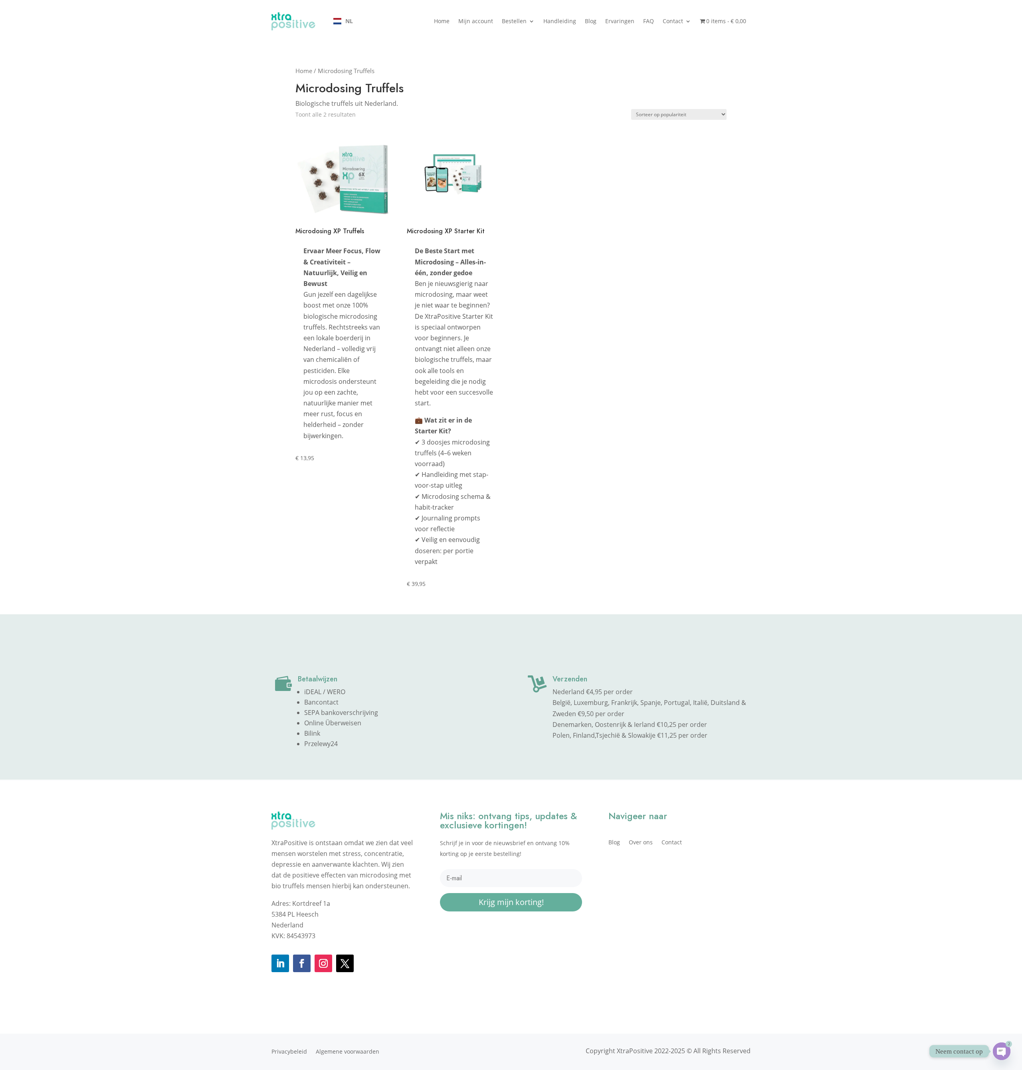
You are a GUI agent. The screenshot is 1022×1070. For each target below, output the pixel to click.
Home (442, 21)
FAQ (648, 21)
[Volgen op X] (345, 963)
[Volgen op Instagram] (323, 963)
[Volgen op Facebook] (302, 963)
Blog (590, 21)
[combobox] (343, 21)
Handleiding (559, 21)
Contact (673, 21)
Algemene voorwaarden (347, 1052)
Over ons (641, 843)
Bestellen (514, 21)
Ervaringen (619, 21)
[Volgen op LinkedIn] (280, 963)
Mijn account (475, 21)
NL (349, 21)
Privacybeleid (289, 1052)
